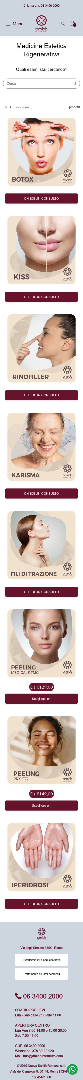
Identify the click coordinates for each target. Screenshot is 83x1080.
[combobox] (41, 83)
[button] (8, 24)
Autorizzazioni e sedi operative (41, 959)
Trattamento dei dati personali (41, 973)
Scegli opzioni (41, 698)
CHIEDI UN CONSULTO (41, 198)
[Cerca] (75, 83)
